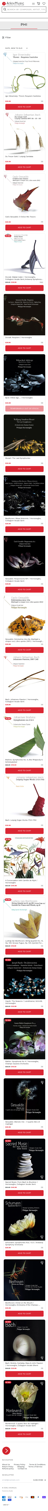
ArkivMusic (13, 1488)
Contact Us (22, 1469)
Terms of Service (35, 1467)
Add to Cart (24, 107)
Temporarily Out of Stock (24, 408)
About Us (6, 1464)
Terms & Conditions (37, 1464)
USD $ (5, 1505)
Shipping (20, 1467)
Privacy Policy (19, 1464)
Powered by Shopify (7, 1491)
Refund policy (8, 1469)
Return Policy (7, 1467)
